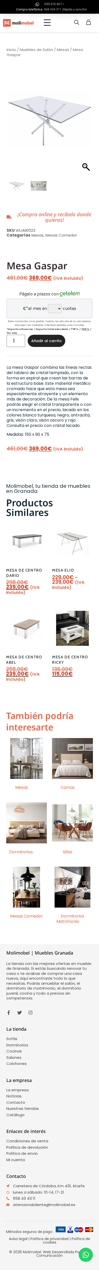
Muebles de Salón (36, 49)
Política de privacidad (49, 1238)
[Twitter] (19, 1012)
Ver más (12, 333)
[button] (47, 23)
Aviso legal (18, 1238)
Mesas (63, 49)
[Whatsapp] (86, 1255)
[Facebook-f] (8, 1012)
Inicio (11, 49)
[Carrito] (88, 22)
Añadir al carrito (46, 340)
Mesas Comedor (61, 235)
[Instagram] (30, 1012)
